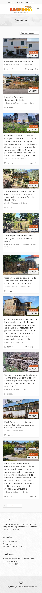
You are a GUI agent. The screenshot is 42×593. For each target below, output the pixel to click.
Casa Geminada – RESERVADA (18, 61)
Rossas (7, 431)
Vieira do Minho (17, 431)
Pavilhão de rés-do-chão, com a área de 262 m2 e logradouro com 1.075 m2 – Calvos (20, 425)
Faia (22, 342)
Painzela (24, 492)
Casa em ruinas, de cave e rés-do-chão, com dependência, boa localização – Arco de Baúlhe (20, 281)
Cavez (23, 389)
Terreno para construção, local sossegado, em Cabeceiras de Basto (18, 238)
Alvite (6, 159)
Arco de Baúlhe (9, 287)
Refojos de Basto (27, 64)
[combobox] (29, 33)
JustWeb (34, 587)
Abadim (7, 203)
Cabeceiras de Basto (11, 64)
